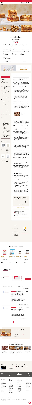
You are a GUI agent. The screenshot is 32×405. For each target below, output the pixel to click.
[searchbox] (5, 286)
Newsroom (27, 391)
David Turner (17, 39)
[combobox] (13, 286)
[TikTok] (18, 366)
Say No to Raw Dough (11, 387)
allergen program (20, 191)
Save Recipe (6, 61)
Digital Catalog (3, 382)
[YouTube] (18, 368)
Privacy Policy (13, 399)
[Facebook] (16, 366)
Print (12, 61)
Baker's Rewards (3, 391)
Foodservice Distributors (19, 388)
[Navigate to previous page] (11, 322)
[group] (5, 28)
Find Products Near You (28, 384)
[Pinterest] (22, 366)
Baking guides (16, 228)
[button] (17, 276)
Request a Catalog (3, 383)
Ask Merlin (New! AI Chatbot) (11, 392)
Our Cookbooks (11, 390)
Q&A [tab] (10, 269)
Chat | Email (26, 366)
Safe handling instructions (16, 237)
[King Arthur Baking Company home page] (2, 3)
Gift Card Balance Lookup (3, 390)
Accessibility (9, 399)
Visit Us (27, 385)
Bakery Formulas (20, 389)
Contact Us (27, 392)
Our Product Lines (28, 382)
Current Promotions (2, 385)
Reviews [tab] (5, 269)
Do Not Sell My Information (23, 399)
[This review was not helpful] (28, 304)
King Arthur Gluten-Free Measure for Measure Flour (6, 94)
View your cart (28, 3)
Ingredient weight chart (17, 232)
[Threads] (21, 366)
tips (3, 117)
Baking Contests (11, 389)
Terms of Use (17, 399)
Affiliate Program (3, 392)
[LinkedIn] (16, 368)
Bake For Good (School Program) (28, 390)
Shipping (2, 387)
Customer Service (3, 386)
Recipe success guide (17, 227)
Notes (25, 61)
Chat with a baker (24, 232)
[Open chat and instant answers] (29, 403)
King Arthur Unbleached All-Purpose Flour (6, 91)
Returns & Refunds (3, 388)
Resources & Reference (19, 391)
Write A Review (28, 279)
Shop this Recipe (6, 77)
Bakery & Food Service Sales (19, 384)
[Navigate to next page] (20, 322)
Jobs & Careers (28, 386)
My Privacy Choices (4, 400)
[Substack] (21, 368)
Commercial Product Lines (19, 386)
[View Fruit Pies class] (21, 213)
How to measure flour (16, 235)
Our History (27, 387)
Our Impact (27, 388)
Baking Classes (11, 388)
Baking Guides (11, 384)
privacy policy (17, 336)
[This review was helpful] (26, 304)
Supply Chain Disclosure (3, 399)
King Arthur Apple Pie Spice (6, 112)
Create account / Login (21, 207)
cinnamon (15, 182)
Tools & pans (16, 234)
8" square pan (21, 83)
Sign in (26, 3)
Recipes (10, 383)
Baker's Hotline (11, 385)
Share (19, 61)
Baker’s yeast (16, 231)
